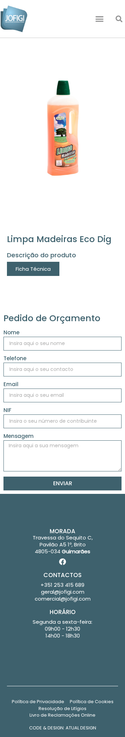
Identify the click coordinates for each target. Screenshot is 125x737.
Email (10, 385)
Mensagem (18, 436)
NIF (7, 411)
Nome (11, 333)
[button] (99, 19)
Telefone (14, 359)
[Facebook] (62, 561)
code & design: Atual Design (62, 728)
